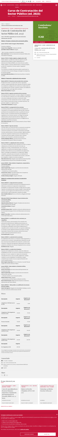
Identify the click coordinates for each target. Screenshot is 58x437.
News (34, 5)
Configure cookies (29, 434)
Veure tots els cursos (6, 406)
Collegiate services (10, 5)
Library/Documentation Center (25, 5)
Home (9, 16)
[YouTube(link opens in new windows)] (28, 1)
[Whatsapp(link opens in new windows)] (30, 1)
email (43, 1)
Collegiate (38, 1)
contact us (48, 1)
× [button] (57, 414)
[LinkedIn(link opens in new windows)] (22, 1)
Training (17, 5)
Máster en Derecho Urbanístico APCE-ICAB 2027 (27, 390)
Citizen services (39, 5)
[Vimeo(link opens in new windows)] (26, 1)
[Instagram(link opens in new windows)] (24, 1)
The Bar (4, 5)
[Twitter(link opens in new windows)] (21, 1)
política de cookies (25, 429)
